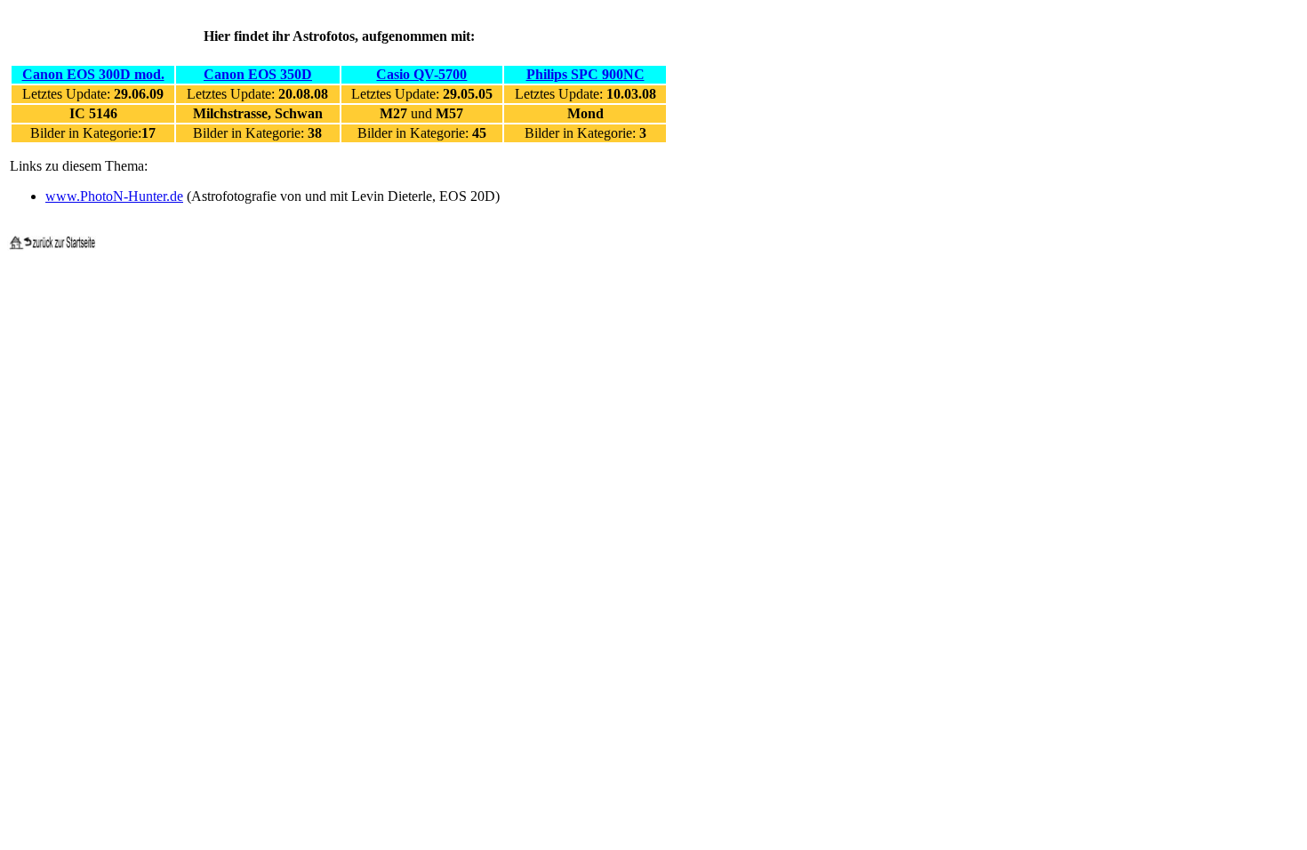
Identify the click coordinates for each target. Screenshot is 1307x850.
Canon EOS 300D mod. (93, 74)
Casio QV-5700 (421, 74)
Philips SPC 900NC (585, 74)
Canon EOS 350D (258, 74)
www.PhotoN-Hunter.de (114, 196)
